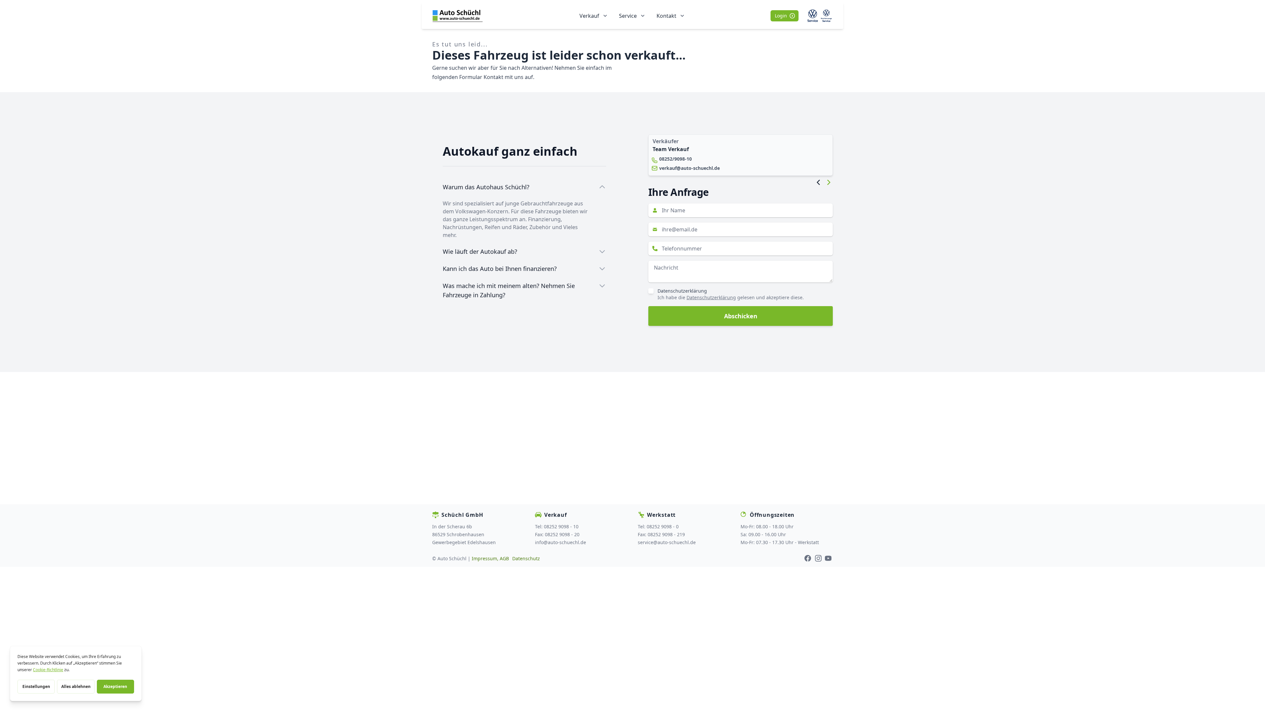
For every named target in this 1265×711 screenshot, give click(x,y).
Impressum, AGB (490, 558)
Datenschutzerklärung (682, 291)
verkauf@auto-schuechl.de (689, 168)
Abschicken (740, 316)
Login (781, 16)
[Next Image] (829, 182)
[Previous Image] (818, 182)
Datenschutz (526, 558)
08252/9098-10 (675, 159)
